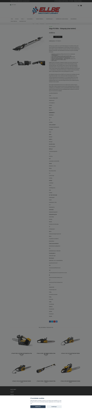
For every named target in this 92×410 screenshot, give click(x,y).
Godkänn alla (38, 406)
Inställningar (54, 406)
